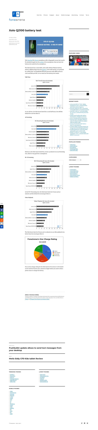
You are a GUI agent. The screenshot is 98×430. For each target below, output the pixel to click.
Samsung (12, 394)
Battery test (11, 41)
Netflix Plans (73, 144)
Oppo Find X (42, 374)
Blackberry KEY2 (43, 380)
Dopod (11, 398)
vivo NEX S (42, 377)
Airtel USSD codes (74, 150)
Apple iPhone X (13, 380)
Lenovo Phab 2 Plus (74, 171)
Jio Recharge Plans (74, 149)
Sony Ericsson (13, 392)
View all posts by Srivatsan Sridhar (42, 299)
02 (10, 402)
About (57, 15)
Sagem (11, 405)
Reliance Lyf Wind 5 (74, 176)
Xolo (18, 41)
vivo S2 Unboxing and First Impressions (78, 118)
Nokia (11, 391)
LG (10, 401)
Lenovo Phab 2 (73, 169)
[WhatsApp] (1, 213)
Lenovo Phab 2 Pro (74, 172)
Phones (46, 15)
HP (10, 409)
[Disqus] (37, 324)
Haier (11, 406)
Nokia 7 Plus (12, 381)
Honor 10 (12, 377)
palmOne (12, 408)
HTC (11, 399)
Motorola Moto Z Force (75, 175)
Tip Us (87, 15)
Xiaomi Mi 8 (12, 376)
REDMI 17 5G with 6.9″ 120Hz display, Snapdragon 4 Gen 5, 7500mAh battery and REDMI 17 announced (79, 134)
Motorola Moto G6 (44, 381)
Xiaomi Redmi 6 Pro (44, 376)
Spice (11, 411)
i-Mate (11, 397)
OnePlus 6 (12, 374)
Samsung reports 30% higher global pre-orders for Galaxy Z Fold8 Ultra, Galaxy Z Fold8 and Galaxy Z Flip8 (78, 121)
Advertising (75, 15)
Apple (11, 413)
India (15, 41)
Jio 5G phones (73, 147)
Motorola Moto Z (73, 173)
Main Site (39, 15)
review (41, 62)
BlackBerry (12, 404)
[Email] (1, 223)
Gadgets (51, 15)
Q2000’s (44, 69)
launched (30, 60)
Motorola (12, 395)
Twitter (26, 299)
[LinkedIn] (1, 216)
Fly (10, 412)
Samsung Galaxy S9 (14, 378)
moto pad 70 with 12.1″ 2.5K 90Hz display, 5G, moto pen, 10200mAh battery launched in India (79, 113)
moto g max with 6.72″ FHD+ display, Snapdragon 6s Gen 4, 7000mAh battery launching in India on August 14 (78, 106)
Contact (82, 15)
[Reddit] (1, 220)
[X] (1, 206)
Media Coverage (65, 15)
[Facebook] (1, 210)
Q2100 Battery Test (13, 43)
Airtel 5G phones (73, 146)
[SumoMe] (1, 226)
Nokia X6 (42, 378)
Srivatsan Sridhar (12, 37)
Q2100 (36, 60)
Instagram (32, 299)
